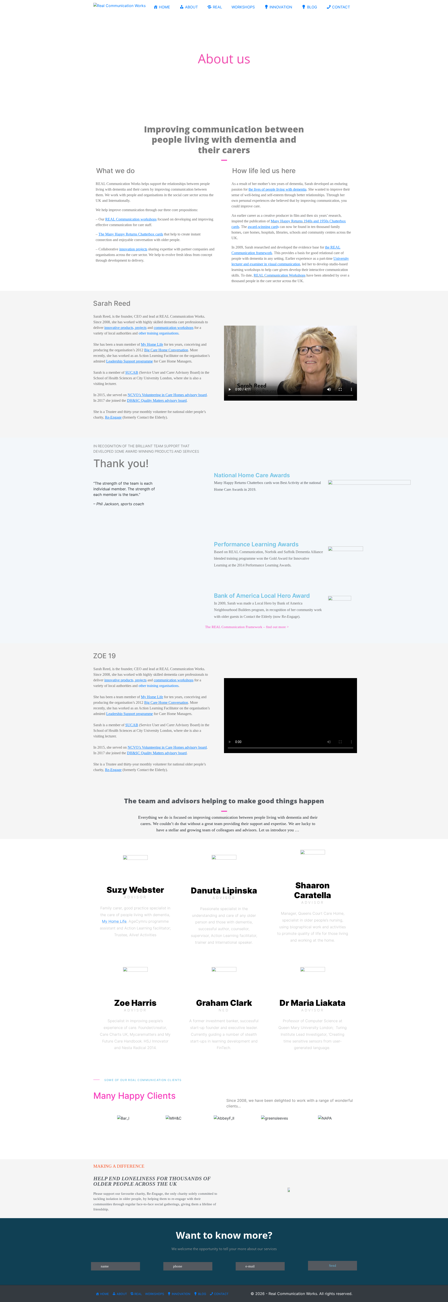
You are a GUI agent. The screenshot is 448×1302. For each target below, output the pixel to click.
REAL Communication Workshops (279, 275)
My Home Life (114, 921)
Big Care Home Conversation (166, 350)
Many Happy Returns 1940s (291, 221)
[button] (93, 1118)
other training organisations (158, 333)
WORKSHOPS (243, 7)
